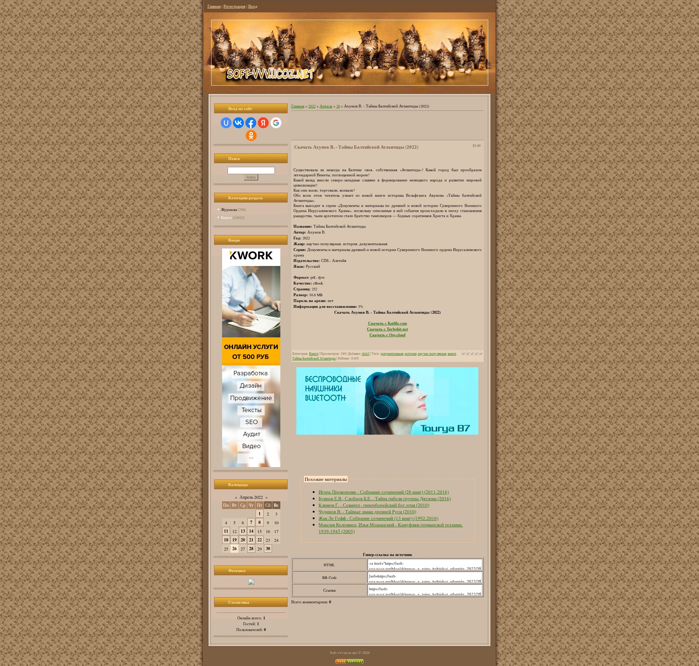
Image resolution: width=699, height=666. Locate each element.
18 (226, 540)
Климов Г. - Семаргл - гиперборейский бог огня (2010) (374, 505)
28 (251, 548)
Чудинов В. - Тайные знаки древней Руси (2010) (367, 511)
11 (226, 531)
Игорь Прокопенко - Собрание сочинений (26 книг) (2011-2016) (384, 492)
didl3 (366, 353)
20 (243, 540)
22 (259, 540)
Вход (252, 6)
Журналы (229, 209)
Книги (226, 217)
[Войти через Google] (276, 123)
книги (452, 353)
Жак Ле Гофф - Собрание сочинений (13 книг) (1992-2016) (378, 518)
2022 (312, 106)
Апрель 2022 (251, 497)
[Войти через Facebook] (250, 122)
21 (251, 540)
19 (234, 540)
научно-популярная (432, 353)
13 (243, 531)
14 (251, 531)
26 (234, 548)
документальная (391, 353)
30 (268, 548)
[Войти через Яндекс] (263, 122)
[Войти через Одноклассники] (251, 135)
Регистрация (234, 6)
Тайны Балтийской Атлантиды (314, 358)
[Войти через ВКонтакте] (238, 122)
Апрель (326, 106)
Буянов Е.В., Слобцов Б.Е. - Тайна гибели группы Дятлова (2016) (385, 498)
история (410, 353)
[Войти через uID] (226, 122)
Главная (214, 6)
